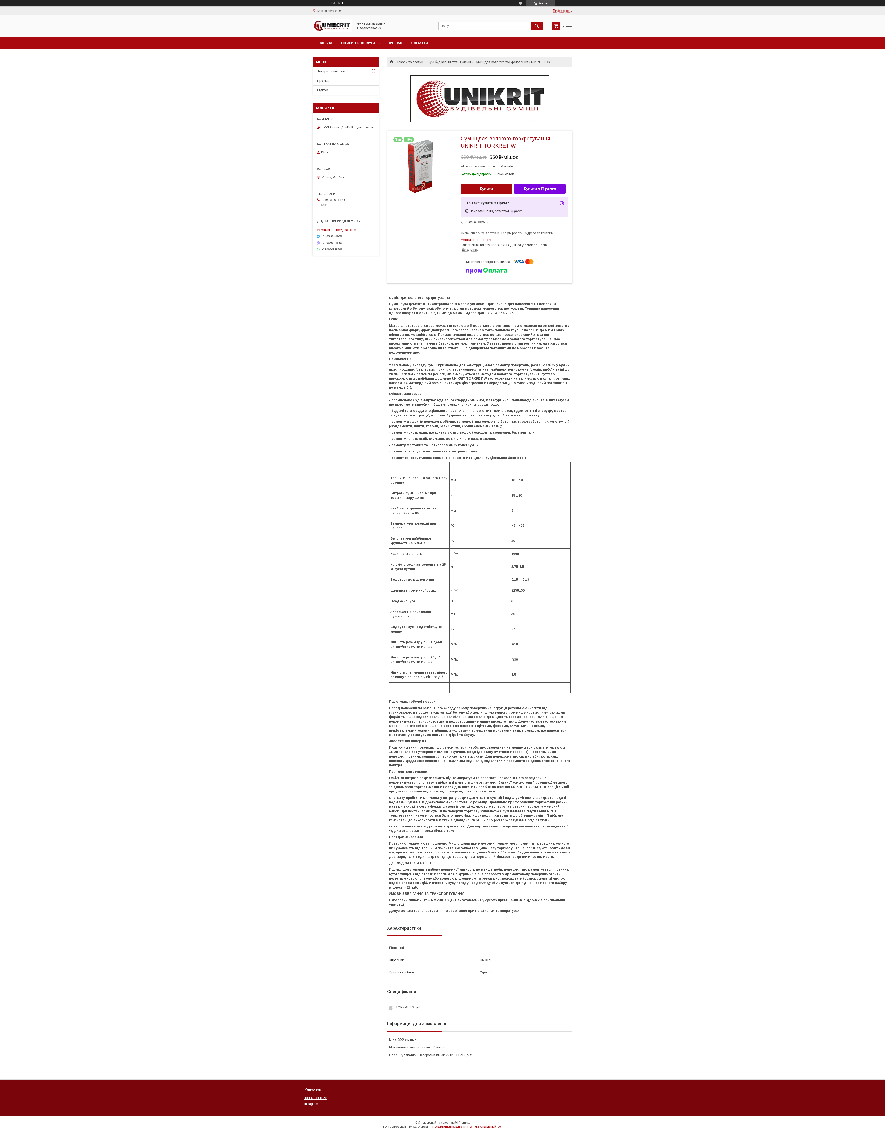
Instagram (311, 1104)
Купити (486, 189)
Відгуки (322, 90)
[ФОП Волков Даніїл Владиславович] (332, 31)
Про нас (395, 43)
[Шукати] (537, 26)
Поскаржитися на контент (448, 1126)
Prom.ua (464, 1122)
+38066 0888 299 (315, 1098)
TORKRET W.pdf (407, 1007)
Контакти (419, 43)
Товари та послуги (357, 43)
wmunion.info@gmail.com (338, 230)
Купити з (532, 189)
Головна (324, 43)
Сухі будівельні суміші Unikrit (449, 62)
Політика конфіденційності (484, 1126)
